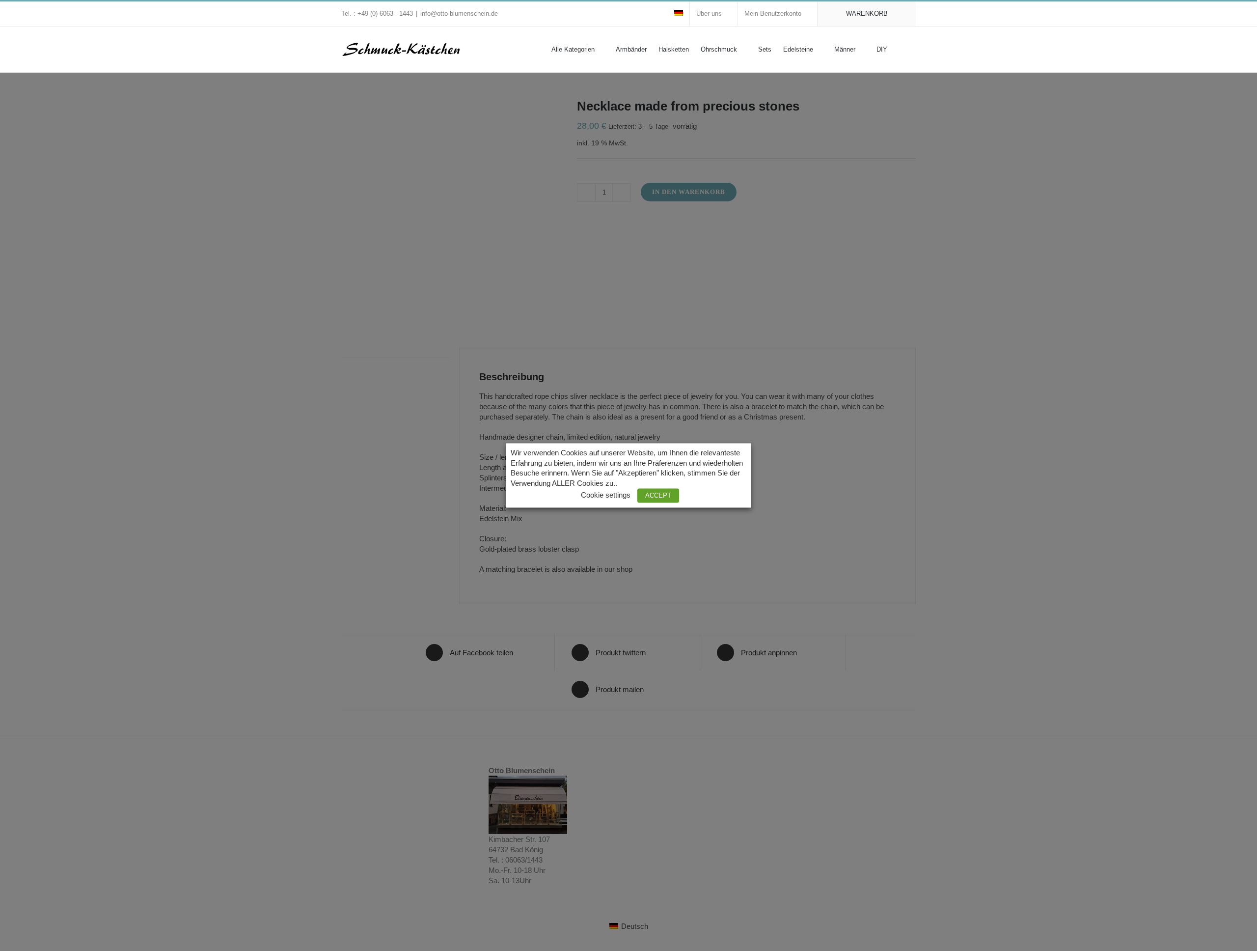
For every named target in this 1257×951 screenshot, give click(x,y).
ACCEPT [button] (658, 496)
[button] (901, 49)
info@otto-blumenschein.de (459, 13)
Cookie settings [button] (605, 496)
